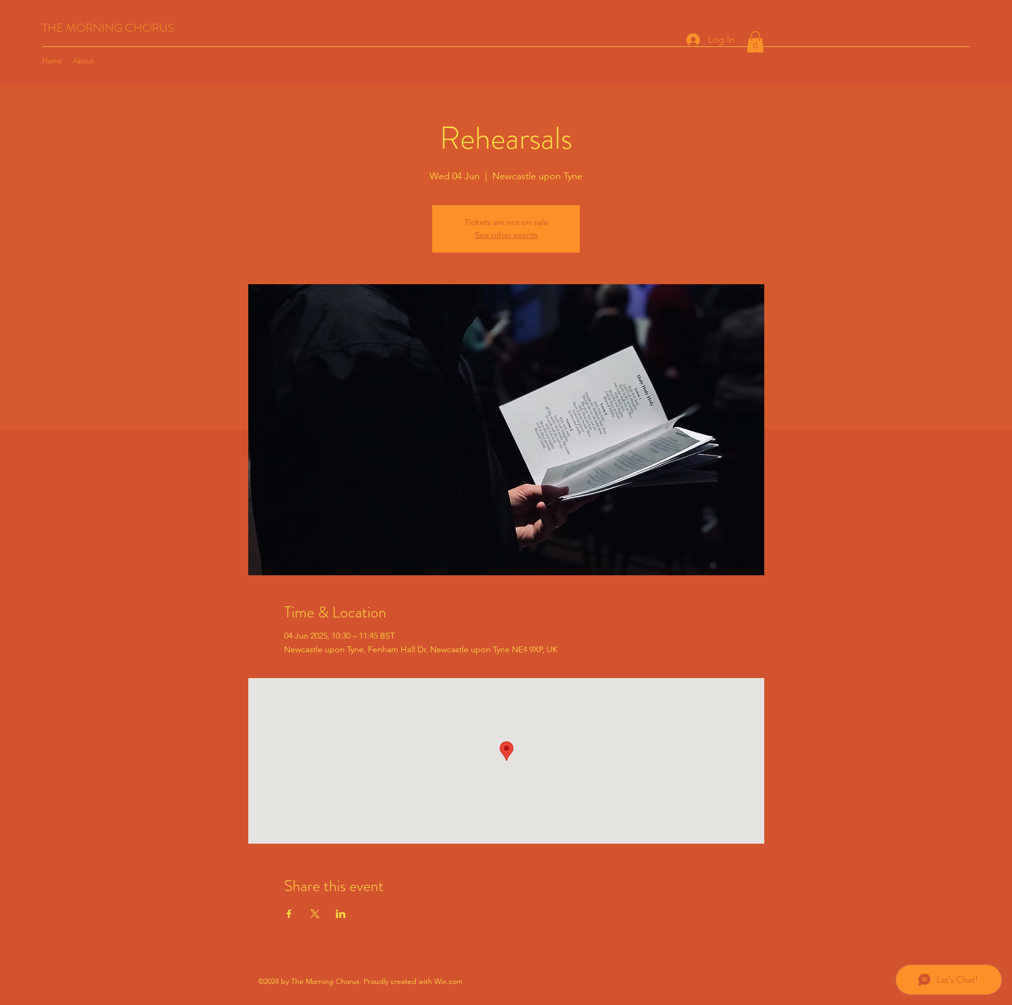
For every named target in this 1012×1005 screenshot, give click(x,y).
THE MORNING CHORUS (108, 28)
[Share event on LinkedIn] (341, 914)
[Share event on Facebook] (289, 914)
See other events (506, 235)
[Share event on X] (315, 914)
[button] (755, 42)
